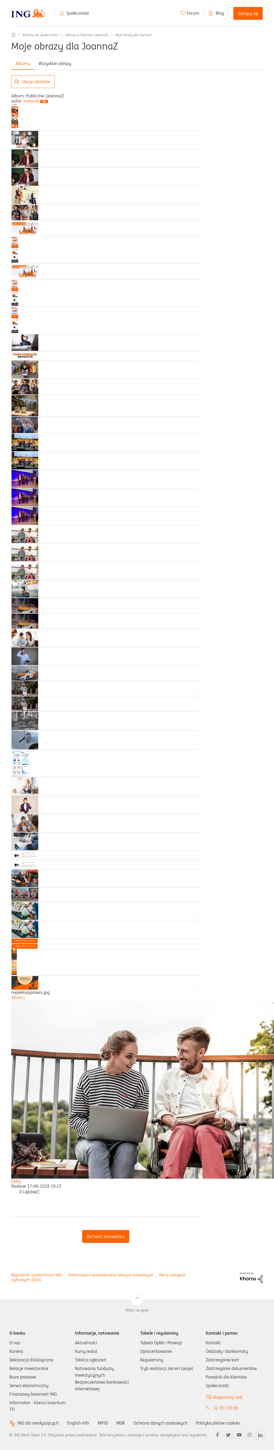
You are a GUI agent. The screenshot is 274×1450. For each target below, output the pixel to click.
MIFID (103, 1423)
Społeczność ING (13, 35)
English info (78, 1423)
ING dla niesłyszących (38, 1423)
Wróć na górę (137, 1310)
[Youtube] (239, 1435)
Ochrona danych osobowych (160, 1423)
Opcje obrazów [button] (36, 81)
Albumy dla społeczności (40, 35)
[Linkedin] (260, 1435)
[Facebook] (217, 1435)
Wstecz (18, 997)
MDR (120, 1423)
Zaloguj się (248, 13)
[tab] (15, 116)
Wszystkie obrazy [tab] (54, 63)
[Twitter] (228, 1435)
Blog (220, 13)
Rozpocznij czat (227, 1397)
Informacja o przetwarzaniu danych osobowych (111, 1274)
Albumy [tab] (22, 63)
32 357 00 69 (225, 1408)
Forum (193, 13)
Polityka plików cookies (218, 1423)
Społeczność (77, 13)
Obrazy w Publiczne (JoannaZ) (86, 35)
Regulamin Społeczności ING (36, 1274)
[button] (38, 1192)
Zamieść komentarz (106, 1236)
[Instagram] (249, 1435)
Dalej (16, 1181)
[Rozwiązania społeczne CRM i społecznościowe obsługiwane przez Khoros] (251, 1277)
